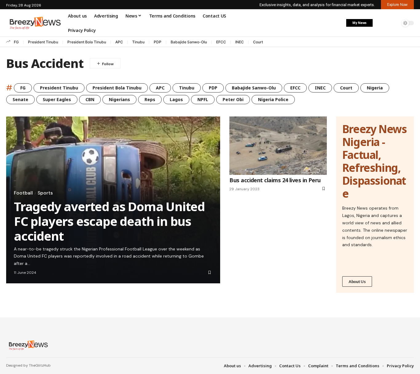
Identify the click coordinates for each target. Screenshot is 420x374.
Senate (20, 99)
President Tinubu (43, 42)
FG (16, 42)
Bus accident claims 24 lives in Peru (275, 180)
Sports (45, 193)
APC (119, 42)
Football (23, 193)
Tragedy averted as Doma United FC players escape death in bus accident (109, 221)
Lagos (176, 99)
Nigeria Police (273, 99)
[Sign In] (381, 23)
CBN (89, 99)
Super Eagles (57, 99)
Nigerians (119, 99)
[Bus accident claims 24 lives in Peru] (278, 145)
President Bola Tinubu (86, 42)
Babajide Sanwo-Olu (189, 42)
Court (258, 42)
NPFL (202, 99)
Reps (150, 99)
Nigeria (375, 88)
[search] (394, 23)
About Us (357, 281)
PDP (157, 42)
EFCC (221, 42)
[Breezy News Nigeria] (27, 345)
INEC (239, 42)
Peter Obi (233, 99)
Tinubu (138, 42)
